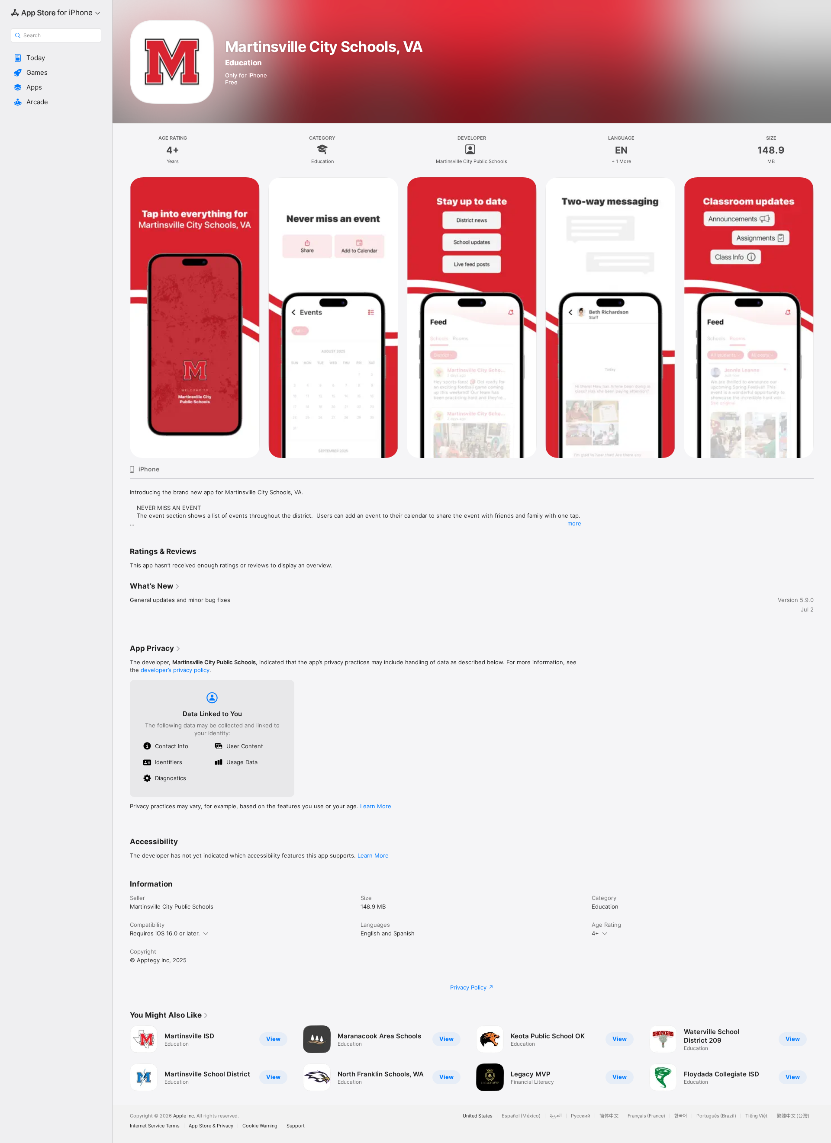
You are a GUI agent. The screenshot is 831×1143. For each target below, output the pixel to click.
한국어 (680, 1116)
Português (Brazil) (716, 1116)
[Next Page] (822, 1058)
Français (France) (646, 1116)
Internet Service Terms (155, 1126)
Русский (580, 1116)
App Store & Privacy (211, 1126)
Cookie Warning (259, 1126)
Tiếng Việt (756, 1116)
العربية (556, 1116)
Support (296, 1126)
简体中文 (608, 1116)
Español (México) (521, 1116)
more (574, 523)
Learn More (375, 806)
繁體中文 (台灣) (792, 1116)
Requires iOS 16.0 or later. (165, 933)
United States (478, 1116)
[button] (56, 57)
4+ (595, 933)
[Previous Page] (121, 1058)
